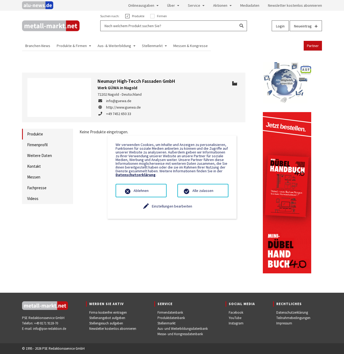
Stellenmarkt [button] (152, 45)
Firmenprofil (37, 144)
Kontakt (34, 166)
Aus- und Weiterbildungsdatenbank (182, 328)
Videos (32, 198)
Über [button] (171, 5)
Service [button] (194, 5)
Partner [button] (313, 45)
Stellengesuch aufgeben (106, 323)
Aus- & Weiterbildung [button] (114, 45)
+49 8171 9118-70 (46, 323)
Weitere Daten (39, 155)
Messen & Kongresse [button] (190, 45)
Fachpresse (36, 187)
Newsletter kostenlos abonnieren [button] (295, 5)
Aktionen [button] (220, 5)
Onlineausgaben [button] (141, 5)
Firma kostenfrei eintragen (108, 312)
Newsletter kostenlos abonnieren (112, 328)
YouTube (235, 318)
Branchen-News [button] (37, 45)
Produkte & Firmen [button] (72, 45)
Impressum (284, 323)
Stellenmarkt (166, 323)
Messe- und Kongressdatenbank (180, 334)
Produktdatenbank (171, 318)
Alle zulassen (202, 190)
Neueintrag (303, 26)
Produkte (35, 134)
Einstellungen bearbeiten (172, 206)
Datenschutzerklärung (292, 312)
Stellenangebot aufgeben (107, 318)
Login (280, 26)
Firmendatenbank (170, 312)
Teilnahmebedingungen (293, 318)
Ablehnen (141, 190)
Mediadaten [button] (249, 5)
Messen (33, 177)
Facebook (236, 312)
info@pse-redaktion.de (49, 328)
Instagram (236, 323)
